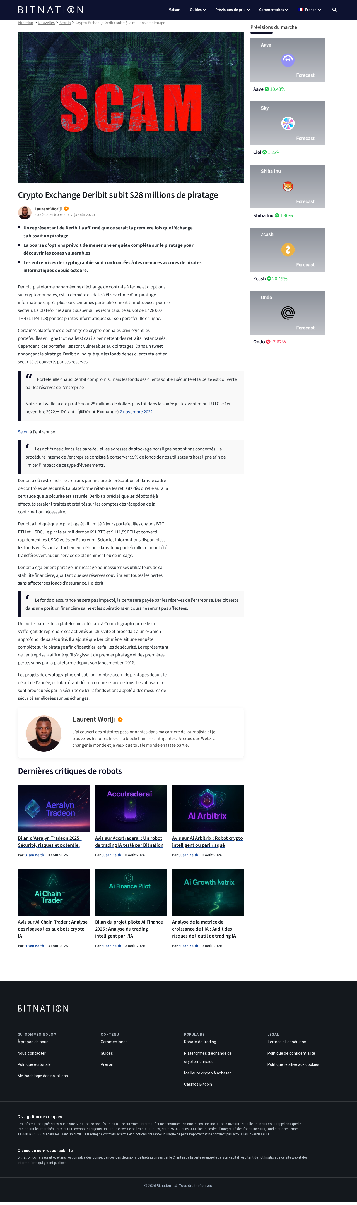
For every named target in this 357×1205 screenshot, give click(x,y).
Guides (196, 10)
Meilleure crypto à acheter (207, 1073)
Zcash (259, 278)
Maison (174, 10)
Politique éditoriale (34, 1064)
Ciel (257, 152)
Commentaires (271, 10)
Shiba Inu (263, 215)
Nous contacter (32, 1053)
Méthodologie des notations (43, 1075)
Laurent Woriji (94, 719)
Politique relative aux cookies (293, 1064)
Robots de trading (200, 1042)
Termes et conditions (286, 1042)
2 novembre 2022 (136, 412)
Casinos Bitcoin (198, 1084)
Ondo (259, 341)
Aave (258, 89)
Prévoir (107, 1064)
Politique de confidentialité (291, 1053)
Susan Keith (34, 855)
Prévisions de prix (230, 10)
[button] (334, 10)
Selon (23, 432)
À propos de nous (33, 1042)
